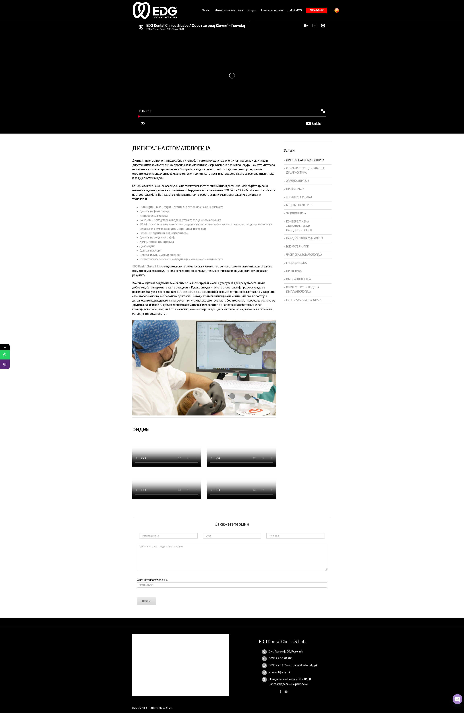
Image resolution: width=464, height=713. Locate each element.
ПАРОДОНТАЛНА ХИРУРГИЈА (304, 238)
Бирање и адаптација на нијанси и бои (164, 233)
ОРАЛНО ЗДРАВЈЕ (297, 181)
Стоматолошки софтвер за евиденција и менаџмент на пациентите (181, 259)
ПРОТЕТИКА (294, 271)
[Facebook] (280, 691)
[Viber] (5, 364)
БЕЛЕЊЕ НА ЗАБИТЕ (299, 205)
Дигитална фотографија (154, 211)
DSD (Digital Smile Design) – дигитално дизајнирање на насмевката (181, 207)
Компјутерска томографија (157, 242)
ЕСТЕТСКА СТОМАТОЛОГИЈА (303, 300)
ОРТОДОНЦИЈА (296, 213)
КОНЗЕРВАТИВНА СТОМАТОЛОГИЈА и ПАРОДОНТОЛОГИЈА (299, 226)
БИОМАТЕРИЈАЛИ (297, 246)
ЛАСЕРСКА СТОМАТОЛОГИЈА (304, 254)
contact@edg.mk (279, 672)
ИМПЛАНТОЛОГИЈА (298, 279)
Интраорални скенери (154, 216)
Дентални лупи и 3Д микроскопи (160, 255)
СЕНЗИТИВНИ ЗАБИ (299, 197)
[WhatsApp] (5, 354)
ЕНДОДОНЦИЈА (296, 263)
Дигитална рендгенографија (157, 237)
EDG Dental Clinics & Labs (147, 266)
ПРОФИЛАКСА (295, 189)
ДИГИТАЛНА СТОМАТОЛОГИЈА (305, 160)
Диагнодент (147, 246)
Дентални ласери (150, 250)
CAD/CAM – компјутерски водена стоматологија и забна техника (180, 220)
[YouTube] (286, 691)
